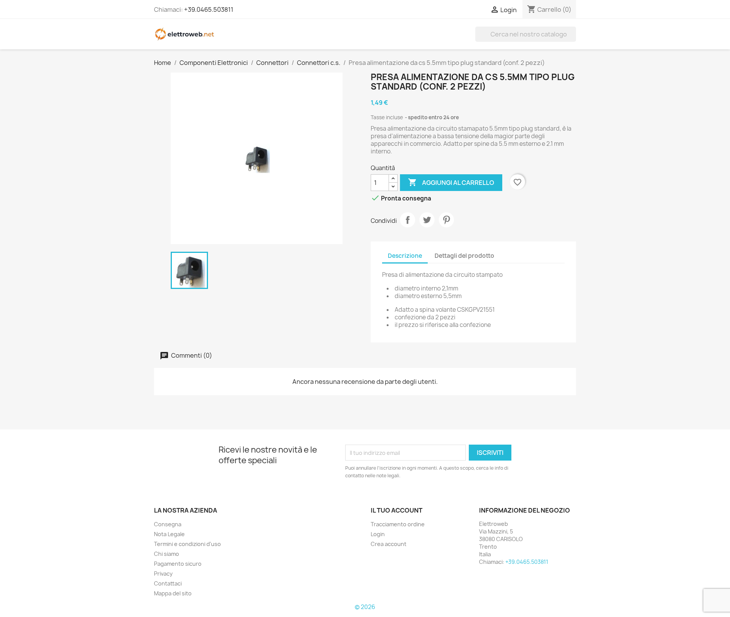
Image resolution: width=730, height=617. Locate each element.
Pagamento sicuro (178, 563)
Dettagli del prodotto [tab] (464, 256)
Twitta (427, 219)
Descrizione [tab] (405, 256)
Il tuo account (396, 510)
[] (573, 39)
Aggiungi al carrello (451, 182)
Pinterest (446, 219)
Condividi (407, 219)
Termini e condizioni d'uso (187, 544)
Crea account (388, 544)
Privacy (163, 573)
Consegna (167, 524)
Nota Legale (169, 534)
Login (378, 534)
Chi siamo (166, 553)
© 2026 (365, 607)
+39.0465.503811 (208, 9)
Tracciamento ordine (398, 524)
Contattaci (168, 583)
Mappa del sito (173, 593)
